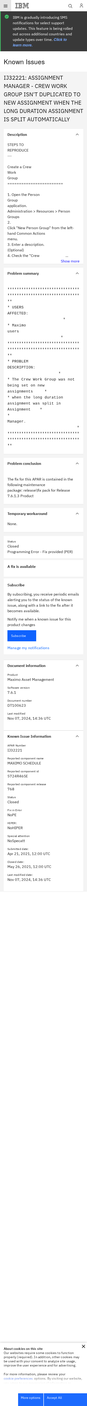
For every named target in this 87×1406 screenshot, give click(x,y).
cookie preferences (18, 1378)
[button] (83, 1346)
